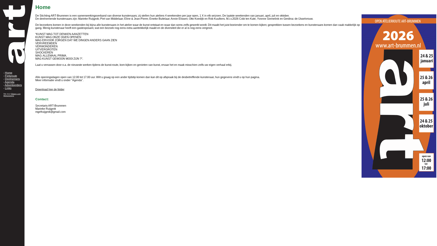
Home (8, 72)
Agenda (9, 82)
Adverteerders (13, 85)
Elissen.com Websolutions (11, 95)
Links (8, 88)
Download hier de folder (49, 89)
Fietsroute (11, 75)
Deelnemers (12, 79)
